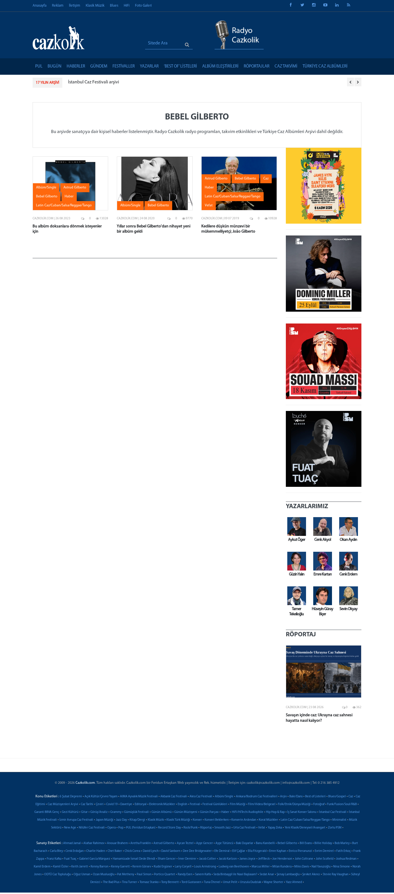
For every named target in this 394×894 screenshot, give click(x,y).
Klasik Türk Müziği (178, 820)
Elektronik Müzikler (162, 804)
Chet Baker (115, 851)
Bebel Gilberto (287, 843)
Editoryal (141, 804)
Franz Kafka (54, 859)
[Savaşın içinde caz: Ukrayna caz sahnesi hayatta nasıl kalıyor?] (324, 671)
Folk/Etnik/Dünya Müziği (294, 804)
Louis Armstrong (205, 866)
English (182, 804)
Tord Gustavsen (191, 882)
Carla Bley (56, 851)
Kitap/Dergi (137, 820)
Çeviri (100, 804)
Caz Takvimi (286, 66)
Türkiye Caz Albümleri (325, 66)
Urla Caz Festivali (244, 827)
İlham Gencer (167, 859)
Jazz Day (121, 820)
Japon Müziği (104, 820)
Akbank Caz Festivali (173, 796)
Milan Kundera (282, 866)
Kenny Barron (99, 866)
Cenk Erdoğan (74, 851)
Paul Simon (144, 874)
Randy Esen (185, 874)
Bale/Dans (296, 796)
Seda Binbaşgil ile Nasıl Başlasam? (235, 874)
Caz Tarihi (87, 804)
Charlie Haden (95, 851)
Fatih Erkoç (343, 851)
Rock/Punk (190, 827)
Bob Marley (342, 843)
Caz (350, 796)
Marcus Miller (261, 866)
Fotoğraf (318, 804)
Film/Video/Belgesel (261, 804)
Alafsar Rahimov (93, 843)
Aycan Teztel (185, 843)
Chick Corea (132, 851)
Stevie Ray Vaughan (335, 874)
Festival (195, 804)
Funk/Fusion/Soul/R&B (342, 804)
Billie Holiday (323, 843)
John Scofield (324, 859)
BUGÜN (54, 66)
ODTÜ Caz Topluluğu (57, 874)
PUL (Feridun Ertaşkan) (140, 827)
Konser (197, 820)
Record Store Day (169, 827)
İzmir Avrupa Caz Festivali (76, 820)
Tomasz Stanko (149, 882)
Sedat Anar (267, 874)
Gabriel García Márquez (94, 859)
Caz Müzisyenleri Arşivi (63, 804)
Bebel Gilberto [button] (46, 196)
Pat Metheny (125, 874)
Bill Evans (306, 843)
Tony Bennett (170, 882)
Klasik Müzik (95, 6)
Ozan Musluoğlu (104, 874)
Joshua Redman (346, 859)
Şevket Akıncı (311, 874)
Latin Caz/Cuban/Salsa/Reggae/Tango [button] (64, 205)
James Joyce (247, 859)
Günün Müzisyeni (185, 812)
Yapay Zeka (275, 827)
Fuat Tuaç (70, 859)
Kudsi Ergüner (163, 866)
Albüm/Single (224, 796)
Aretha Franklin (140, 843)
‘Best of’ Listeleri (180, 66)
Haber (225, 812)
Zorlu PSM (335, 827)
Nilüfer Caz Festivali (92, 827)
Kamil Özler (61, 866)
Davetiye (126, 804)
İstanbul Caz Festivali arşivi (93, 82)
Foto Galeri (143, 6)
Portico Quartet (164, 874)
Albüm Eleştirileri (220, 66)
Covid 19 (112, 804)
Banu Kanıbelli (265, 843)
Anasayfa (39, 6)
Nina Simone (341, 866)
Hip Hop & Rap (275, 812)
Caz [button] (266, 178)
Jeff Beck (264, 859)
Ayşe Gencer (204, 843)
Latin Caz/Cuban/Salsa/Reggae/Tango (305, 820)
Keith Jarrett (79, 866)
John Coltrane (304, 859)
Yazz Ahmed (294, 882)
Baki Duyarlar (244, 843)
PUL (38, 66)
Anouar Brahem (117, 843)
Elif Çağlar (238, 851)
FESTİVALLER (123, 66)
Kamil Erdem (42, 866)
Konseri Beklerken (216, 820)
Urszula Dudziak (250, 882)
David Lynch (151, 851)
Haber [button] (69, 196)
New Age (70, 827)
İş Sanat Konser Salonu (301, 812)
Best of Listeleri (315, 796)
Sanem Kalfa (203, 874)
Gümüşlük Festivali (136, 812)
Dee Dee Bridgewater (197, 851)
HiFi (127, 6)
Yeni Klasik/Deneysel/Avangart (305, 827)
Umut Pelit (230, 882)
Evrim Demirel (324, 851)
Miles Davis (301, 866)
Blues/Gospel (337, 796)
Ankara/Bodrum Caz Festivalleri (256, 796)
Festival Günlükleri (214, 804)
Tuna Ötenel (212, 882)
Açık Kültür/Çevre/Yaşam (101, 796)
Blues (114, 6)
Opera (111, 827)
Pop (120, 827)
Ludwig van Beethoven (234, 866)
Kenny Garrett (120, 866)
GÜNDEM (98, 66)
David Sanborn (170, 851)
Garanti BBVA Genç (46, 812)
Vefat (261, 827)
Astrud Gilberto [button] (74, 187)
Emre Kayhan (277, 851)
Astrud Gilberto (163, 843)
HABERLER (76, 66)
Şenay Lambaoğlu (288, 874)
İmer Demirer (187, 859)
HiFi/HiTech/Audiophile (247, 812)
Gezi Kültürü (70, 812)
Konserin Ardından (243, 820)
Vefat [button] (209, 205)
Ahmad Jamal (72, 843)
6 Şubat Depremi (71, 796)
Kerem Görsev (141, 866)
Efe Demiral (222, 851)
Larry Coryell (183, 866)
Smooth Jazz (222, 827)
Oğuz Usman (82, 874)
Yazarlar (149, 66)
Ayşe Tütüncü (224, 843)
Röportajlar (256, 66)
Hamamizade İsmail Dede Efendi (134, 859)
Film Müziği (237, 804)
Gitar (84, 812)
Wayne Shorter (273, 882)
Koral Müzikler (268, 820)
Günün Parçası (209, 812)
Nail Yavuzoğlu (321, 866)
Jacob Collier (207, 859)
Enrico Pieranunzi (300, 851)
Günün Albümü (161, 812)
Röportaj (206, 827)
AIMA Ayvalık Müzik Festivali (139, 796)
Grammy (115, 812)
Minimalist (339, 820)
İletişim (74, 6)
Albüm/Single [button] (46, 187)
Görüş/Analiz (99, 812)
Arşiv (283, 796)
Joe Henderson (282, 859)
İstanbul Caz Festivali (332, 812)
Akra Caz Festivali (201, 796)
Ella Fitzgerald (257, 851)
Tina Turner (129, 882)
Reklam (57, 6)
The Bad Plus (111, 882)
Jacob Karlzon (228, 859)
